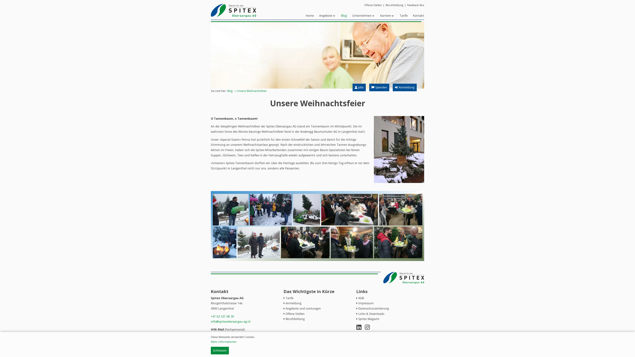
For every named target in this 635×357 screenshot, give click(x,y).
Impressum (366, 303)
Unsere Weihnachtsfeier (252, 91)
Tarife (290, 298)
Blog (230, 91)
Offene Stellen (295, 314)
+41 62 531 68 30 (222, 316)
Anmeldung (293, 303)
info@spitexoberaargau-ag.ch (231, 321)
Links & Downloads (371, 314)
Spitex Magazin (368, 319)
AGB (361, 298)
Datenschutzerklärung (373, 308)
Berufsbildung (295, 319)
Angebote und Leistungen (303, 308)
